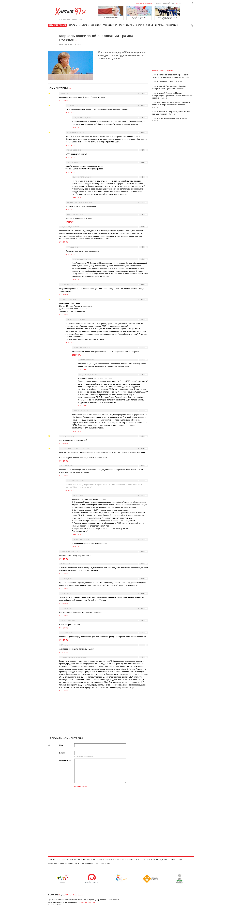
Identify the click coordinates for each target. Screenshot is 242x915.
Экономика (96, 25)
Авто (173, 859)
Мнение (149, 25)
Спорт (121, 25)
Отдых (181, 859)
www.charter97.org (75, 895)
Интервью (160, 25)
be (173, 3)
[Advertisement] (98, 715)
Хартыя (70, 11)
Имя (61, 745)
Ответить (63, 101)
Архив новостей (163, 3)
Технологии (172, 25)
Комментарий (65, 760)
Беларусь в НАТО (103, 863)
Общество (84, 25)
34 (76, 41)
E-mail (62, 753)
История (140, 25)
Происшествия (110, 25)
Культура (130, 25)
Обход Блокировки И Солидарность (63, 863)
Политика (73, 25)
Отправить (81, 786)
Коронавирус (88, 863)
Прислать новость (144, 3)
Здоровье (164, 859)
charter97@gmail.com (86, 902)
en (180, 3)
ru (177, 3)
